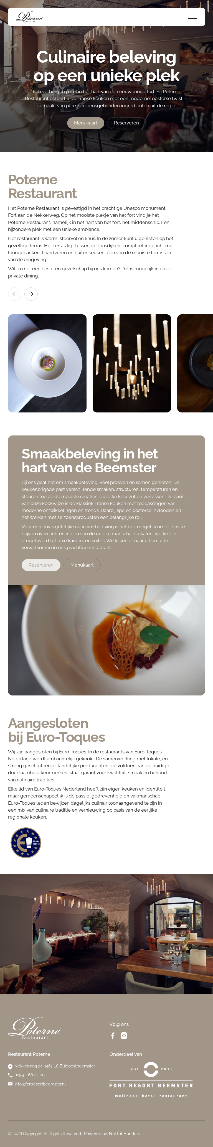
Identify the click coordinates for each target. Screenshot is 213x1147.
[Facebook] (112, 1035)
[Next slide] (31, 294)
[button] (192, 17)
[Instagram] (124, 1035)
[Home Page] (29, 17)
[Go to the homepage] (34, 1028)
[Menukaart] (85, 123)
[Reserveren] (126, 123)
